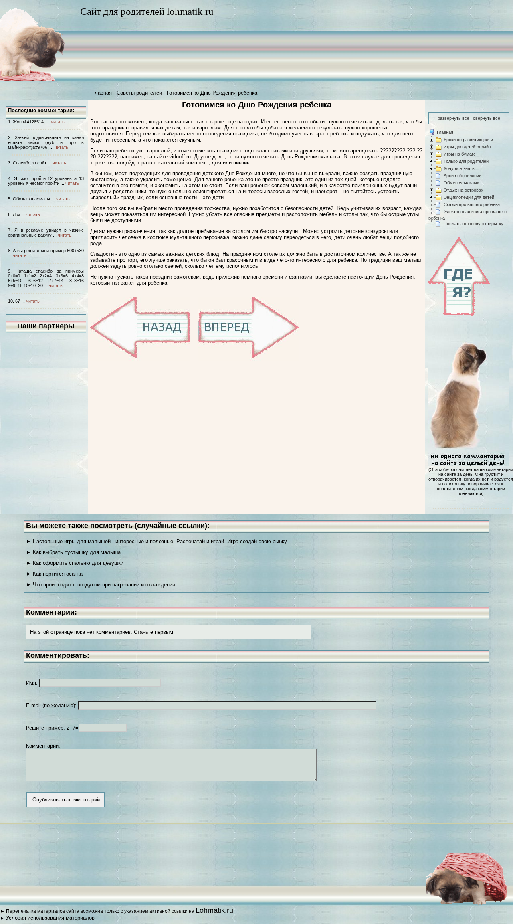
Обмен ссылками (461, 182)
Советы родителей (139, 93)
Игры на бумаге (460, 154)
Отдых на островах (463, 190)
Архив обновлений (462, 175)
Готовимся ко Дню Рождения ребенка (212, 93)
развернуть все (453, 118)
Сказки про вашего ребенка (472, 204)
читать (58, 121)
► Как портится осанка (54, 574)
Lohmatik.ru (214, 910)
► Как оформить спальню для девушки (74, 563)
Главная (102, 93)
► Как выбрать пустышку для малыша (73, 552)
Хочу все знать (459, 168)
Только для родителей (466, 161)
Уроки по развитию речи (468, 139)
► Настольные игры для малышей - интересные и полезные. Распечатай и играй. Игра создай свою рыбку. (157, 541)
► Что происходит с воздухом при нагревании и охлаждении (100, 585)
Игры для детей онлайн (467, 146)
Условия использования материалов (50, 918)
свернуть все (486, 118)
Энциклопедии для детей (469, 197)
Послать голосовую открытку (473, 223)
